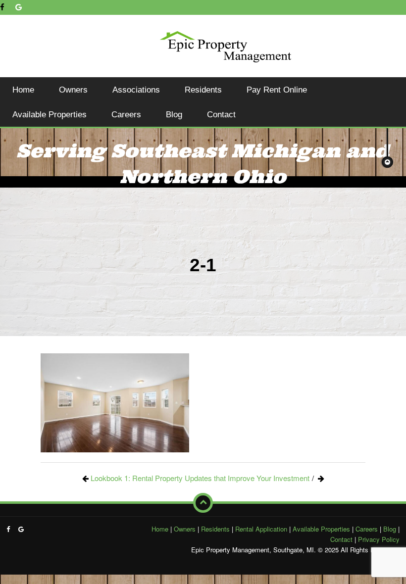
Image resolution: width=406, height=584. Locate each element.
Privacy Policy (379, 539)
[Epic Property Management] (225, 45)
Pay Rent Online (277, 89)
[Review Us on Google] (18, 7)
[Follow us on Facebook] (2, 7)
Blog (174, 114)
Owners (73, 89)
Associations (136, 89)
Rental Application (261, 529)
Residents (203, 89)
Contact (221, 114)
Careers (126, 114)
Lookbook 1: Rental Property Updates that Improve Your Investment (200, 478)
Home (23, 89)
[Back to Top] (203, 503)
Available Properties (49, 114)
